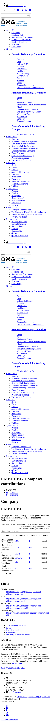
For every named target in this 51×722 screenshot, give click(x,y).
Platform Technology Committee (29, 92)
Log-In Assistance (20, 236)
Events (14, 167)
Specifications (12, 188)
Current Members (19, 224)
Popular (15, 191)
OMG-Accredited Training (23, 155)
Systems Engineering (25, 85)
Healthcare (21, 71)
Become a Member (19, 221)
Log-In (16, 233)
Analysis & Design (24, 102)
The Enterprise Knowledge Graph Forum (29, 212)
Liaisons (15, 228)
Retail (19, 78)
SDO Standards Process (21, 40)
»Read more (17, 663)
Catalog (15, 193)
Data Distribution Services (27, 109)
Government (22, 69)
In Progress (16, 195)
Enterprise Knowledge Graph (29, 112)
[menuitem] (28, 492)
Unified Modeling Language (23, 151)
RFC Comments (18, 200)
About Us (10, 30)
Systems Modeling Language (24, 146)
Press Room (16, 177)
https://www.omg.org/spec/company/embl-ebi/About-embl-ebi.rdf (23, 600)
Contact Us (11, 632)
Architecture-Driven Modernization (31, 105)
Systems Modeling (19, 217)
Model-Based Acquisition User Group (27, 214)
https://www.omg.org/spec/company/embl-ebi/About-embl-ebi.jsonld (23, 607)
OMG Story (16, 47)
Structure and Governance (22, 37)
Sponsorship (17, 231)
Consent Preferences (9, 720)
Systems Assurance (25, 121)
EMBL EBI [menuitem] (11, 490)
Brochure (15, 44)
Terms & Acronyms (20, 184)
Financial (20, 66)
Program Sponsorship (20, 158)
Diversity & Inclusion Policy (18, 635)
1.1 (30, 554)
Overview (16, 32)
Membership (11, 219)
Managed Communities (21, 210)
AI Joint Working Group (27, 134)
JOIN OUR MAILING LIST (13, 668)
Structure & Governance (16, 625)
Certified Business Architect (23, 144)
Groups (9, 49)
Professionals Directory (21, 160)
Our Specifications (19, 42)
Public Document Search (22, 181)
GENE (18, 554)
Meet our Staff (17, 35)
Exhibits (15, 170)
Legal (8, 628)
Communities (11, 207)
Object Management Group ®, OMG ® (33, 697)
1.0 (30, 541)
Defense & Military (25, 64)
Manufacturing (23, 73)
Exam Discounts (18, 153)
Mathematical (22, 76)
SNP (17, 568)
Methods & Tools (24, 114)
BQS (17, 541)
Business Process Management (24, 141)
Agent (19, 98)
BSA (17, 547)
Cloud (19, 107)
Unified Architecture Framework (30, 87)
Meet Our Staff (12, 630)
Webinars (15, 186)
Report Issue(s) (18, 198)
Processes (15, 179)
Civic (19, 62)
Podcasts (15, 174)
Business (20, 59)
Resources (10, 162)
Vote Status (16, 203)
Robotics (20, 80)
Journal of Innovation (20, 172)
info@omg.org (15, 692)
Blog (14, 165)
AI (18, 100)
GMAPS (18, 558)
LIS (16, 562)
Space (19, 83)
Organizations (12, 492)
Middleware (22, 116)
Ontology (21, 119)
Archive (15, 205)
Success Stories (18, 226)
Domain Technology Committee (28, 54)
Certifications (11, 137)
